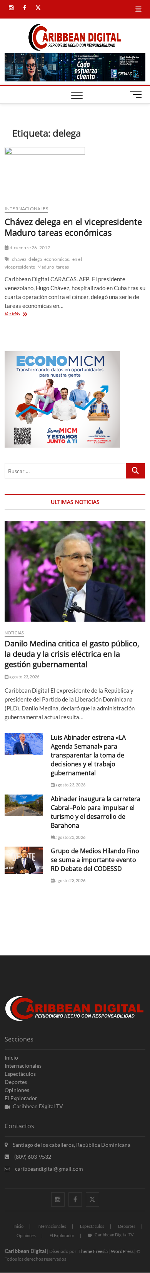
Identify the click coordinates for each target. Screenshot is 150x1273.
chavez (19, 259)
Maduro (45, 267)
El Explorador (21, 1098)
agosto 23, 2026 (23, 676)
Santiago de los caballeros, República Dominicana (71, 1144)
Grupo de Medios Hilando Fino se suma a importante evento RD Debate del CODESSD (95, 860)
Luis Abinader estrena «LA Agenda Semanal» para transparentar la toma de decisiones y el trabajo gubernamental (88, 755)
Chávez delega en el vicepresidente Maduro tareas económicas (73, 227)
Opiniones (17, 1090)
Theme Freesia (93, 1251)
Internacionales (26, 208)
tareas (62, 267)
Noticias (14, 632)
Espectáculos (20, 1073)
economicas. (57, 259)
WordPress (122, 1251)
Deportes (16, 1082)
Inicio (11, 1057)
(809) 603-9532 (32, 1156)
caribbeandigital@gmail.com (48, 1168)
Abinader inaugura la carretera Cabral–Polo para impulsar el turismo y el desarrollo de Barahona (95, 812)
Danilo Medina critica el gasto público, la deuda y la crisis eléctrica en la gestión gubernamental (72, 653)
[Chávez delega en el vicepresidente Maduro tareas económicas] (75, 173)
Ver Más (26, 314)
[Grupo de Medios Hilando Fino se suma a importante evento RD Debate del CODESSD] (24, 860)
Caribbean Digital (25, 1251)
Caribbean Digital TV (38, 1106)
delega (35, 259)
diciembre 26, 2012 (29, 247)
